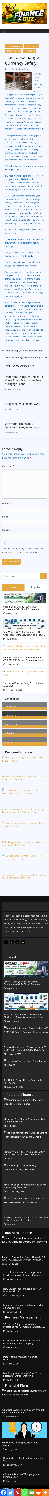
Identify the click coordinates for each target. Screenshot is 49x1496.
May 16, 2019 (12, 1347)
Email (6, 516)
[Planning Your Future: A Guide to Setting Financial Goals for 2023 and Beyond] (24, 796)
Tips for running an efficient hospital (25, 357)
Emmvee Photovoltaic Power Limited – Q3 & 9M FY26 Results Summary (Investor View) (24, 659)
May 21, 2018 (12, 1380)
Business (8, 742)
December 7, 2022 (13, 882)
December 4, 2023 (13, 1416)
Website (6, 529)
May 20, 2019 (12, 1331)
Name (6, 503)
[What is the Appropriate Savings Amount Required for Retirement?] (24, 1397)
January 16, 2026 (13, 664)
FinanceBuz (23, 1488)
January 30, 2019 (13, 1363)
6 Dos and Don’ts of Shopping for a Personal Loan (21, 1475)
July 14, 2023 (10, 783)
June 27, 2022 (11, 1449)
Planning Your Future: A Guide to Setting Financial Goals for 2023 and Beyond (23, 810)
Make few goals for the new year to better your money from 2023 (23, 843)
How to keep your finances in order (23, 350)
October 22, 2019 (13, 1279)
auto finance (10, 706)
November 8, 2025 (14, 690)
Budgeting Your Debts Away (22, 404)
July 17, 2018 (11, 1481)
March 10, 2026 (13, 639)
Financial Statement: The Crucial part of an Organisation (23, 1306)
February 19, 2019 (14, 1465)
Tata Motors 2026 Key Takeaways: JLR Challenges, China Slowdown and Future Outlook (23, 633)
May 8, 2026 (11, 613)
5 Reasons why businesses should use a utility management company (23, 1342)
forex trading (29, 51)
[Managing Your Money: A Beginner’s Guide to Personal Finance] (24, 764)
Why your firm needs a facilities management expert (23, 425)
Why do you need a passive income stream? (20, 1444)
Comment (8, 466)
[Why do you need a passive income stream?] (24, 1430)
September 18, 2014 (15, 1295)
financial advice (31, 46)
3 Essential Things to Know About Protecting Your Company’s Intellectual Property (23, 1325)
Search (43, 576)
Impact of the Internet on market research (20, 1358)
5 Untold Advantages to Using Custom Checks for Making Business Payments (22, 1273)
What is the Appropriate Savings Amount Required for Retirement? (23, 1411)
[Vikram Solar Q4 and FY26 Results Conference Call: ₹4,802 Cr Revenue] (26, 969)
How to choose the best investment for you (23, 1459)
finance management (14, 46)
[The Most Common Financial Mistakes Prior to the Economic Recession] (24, 862)
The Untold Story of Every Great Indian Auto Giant (23, 684)
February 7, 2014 (13, 1312)
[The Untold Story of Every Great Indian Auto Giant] (26, 1067)
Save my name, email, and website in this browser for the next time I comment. (22, 550)
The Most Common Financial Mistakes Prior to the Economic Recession (24, 876)
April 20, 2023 (11, 816)
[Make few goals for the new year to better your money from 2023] (24, 829)
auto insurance (11, 715)
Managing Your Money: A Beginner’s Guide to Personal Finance (24, 778)
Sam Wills (24, 69)
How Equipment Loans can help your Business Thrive (22, 1290)
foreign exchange (13, 51)
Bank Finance (10, 724)
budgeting (9, 733)
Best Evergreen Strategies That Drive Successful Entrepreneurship (22, 1374)
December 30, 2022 (13, 849)
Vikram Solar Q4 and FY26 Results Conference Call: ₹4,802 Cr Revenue (21, 608)
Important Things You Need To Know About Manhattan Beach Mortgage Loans (24, 380)
